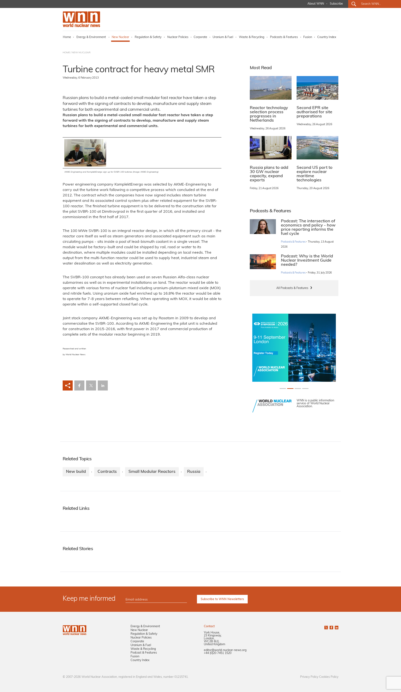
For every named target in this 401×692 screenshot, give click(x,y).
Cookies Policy (328, 677)
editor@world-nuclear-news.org (225, 650)
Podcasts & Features (284, 37)
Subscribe (336, 3)
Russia (193, 472)
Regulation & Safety (148, 37)
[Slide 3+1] (305, 388)
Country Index (326, 37)
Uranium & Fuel (223, 37)
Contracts (107, 472)
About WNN (315, 3)
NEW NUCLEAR (81, 52)
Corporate (200, 37)
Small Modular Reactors (151, 472)
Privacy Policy (309, 677)
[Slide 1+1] (290, 388)
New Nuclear (120, 37)
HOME (66, 52)
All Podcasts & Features (292, 288)
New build (76, 472)
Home (67, 37)
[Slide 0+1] (283, 388)
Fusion (307, 37)
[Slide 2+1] (298, 388)
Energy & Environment (91, 37)
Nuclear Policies (177, 37)
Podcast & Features (144, 652)
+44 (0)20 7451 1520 (217, 653)
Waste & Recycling (251, 37)
